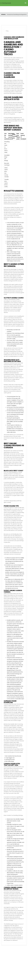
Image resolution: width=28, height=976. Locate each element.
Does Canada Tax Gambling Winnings (13, 815)
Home (4, 14)
